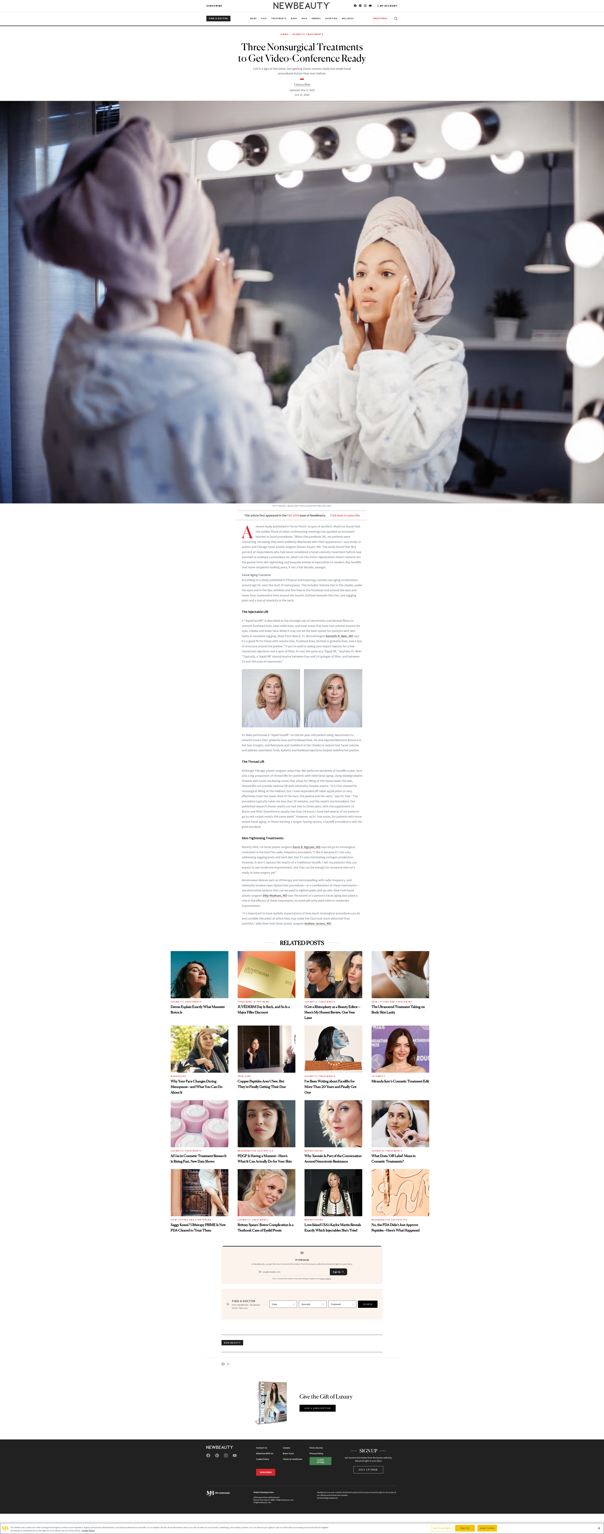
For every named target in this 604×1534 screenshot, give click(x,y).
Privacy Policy (316, 1453)
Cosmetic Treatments (308, 34)
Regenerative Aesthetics (256, 1150)
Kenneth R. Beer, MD (339, 636)
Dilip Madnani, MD (275, 895)
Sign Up (337, 1271)
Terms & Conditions (292, 1459)
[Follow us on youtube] (370, 5)
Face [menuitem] (264, 18)
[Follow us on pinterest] (360, 5)
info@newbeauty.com (262, 1502)
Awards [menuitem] (316, 18)
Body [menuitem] (294, 18)
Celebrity (378, 1076)
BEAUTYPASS (380, 18)
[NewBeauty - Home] (302, 5)
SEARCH (367, 1304)
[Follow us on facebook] (355, 5)
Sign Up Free (368, 1469)
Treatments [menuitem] (279, 18)
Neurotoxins (314, 1150)
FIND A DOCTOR (218, 18)
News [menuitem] (253, 18)
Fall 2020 (293, 515)
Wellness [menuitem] (348, 18)
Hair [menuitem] (304, 18)
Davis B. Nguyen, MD (307, 847)
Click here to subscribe (345, 515)
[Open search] (395, 18)
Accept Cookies (487, 1528)
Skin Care (244, 1076)
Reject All (465, 1528)
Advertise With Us (264, 1453)
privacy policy (325, 1278)
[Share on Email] (228, 1364)
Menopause (178, 1076)
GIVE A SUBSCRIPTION (318, 1408)
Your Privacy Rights (442, 1528)
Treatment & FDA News (254, 1001)
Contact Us (261, 1447)
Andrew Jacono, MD (317, 923)
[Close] (599, 1528)
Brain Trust (288, 1453)
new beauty (232, 1342)
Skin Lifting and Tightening (392, 1001)
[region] (302, 1528)
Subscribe (214, 5)
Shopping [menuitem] (331, 18)
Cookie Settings (320, 1460)
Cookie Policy (262, 1459)
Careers (286, 1447)
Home (284, 34)
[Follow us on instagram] (365, 5)
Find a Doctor (316, 1447)
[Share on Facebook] (223, 1364)
